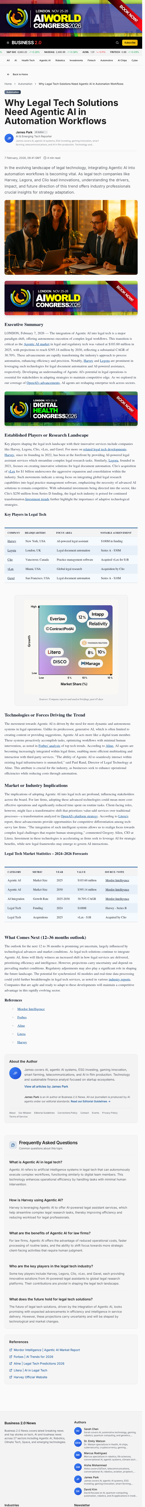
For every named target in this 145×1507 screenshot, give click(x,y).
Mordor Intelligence (117, 880)
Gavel (11, 578)
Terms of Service (18, 1116)
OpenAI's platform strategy (79, 816)
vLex (11, 471)
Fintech (92, 60)
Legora (105, 360)
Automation (25, 83)
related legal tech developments (104, 449)
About (12, 1112)
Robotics (60, 60)
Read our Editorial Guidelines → (90, 1101)
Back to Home (20, 74)
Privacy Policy (110, 1112)
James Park (31, 1097)
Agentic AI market (36, 344)
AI (16, 60)
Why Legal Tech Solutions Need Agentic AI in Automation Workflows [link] (81, 83)
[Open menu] (8, 42)
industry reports (119, 979)
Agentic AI (45, 60)
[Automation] (13, 96)
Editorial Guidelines (44, 1112)
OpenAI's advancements (43, 382)
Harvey (88, 360)
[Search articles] (117, 42)
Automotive (106, 60)
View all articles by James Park (46, 1086)
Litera (21, 1033)
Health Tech (28, 60)
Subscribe (129, 42)
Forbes (22, 1017)
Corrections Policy (67, 1112)
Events (95, 1112)
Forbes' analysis (49, 745)
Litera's (123, 816)
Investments (76, 60)
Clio (10, 559)
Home (8, 83)
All (8, 60)
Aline (109, 745)
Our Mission (25, 1112)
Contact (84, 1112)
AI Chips (122, 60)
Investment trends (37, 499)
